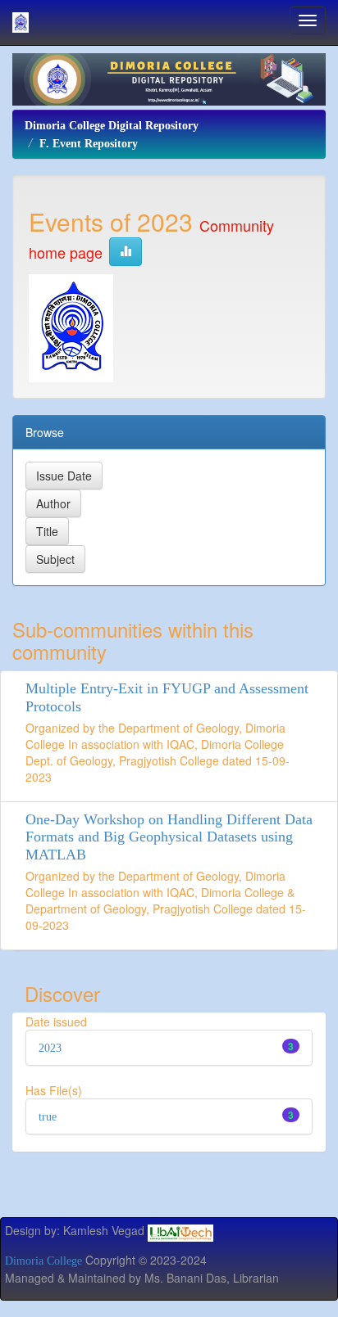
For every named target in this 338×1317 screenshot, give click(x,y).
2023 (50, 1048)
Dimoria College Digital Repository (112, 126)
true (48, 1117)
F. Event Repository (88, 144)
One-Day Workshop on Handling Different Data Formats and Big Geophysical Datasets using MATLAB (169, 837)
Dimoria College (43, 1261)
